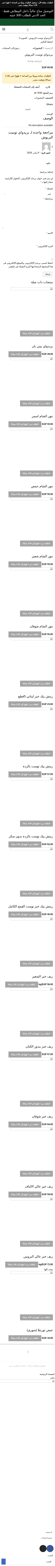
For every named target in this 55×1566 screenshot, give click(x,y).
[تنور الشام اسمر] (32, 378)
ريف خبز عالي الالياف (39, 1186)
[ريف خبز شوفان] (32, 1078)
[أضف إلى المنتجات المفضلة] (49, 340)
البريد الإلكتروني (45, 246)
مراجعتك (48, 199)
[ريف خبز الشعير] (32, 938)
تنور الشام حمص (42, 486)
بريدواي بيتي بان (42, 346)
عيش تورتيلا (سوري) (40, 1330)
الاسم (49, 233)
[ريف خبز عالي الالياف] (32, 1148)
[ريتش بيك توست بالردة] (32, 728)
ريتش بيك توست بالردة (38, 766)
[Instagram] (46, 22)
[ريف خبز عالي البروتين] (32, 1218)
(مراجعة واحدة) (35, 61)
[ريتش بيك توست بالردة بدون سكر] (32, 798)
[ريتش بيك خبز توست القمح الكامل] (32, 868)
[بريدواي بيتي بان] (32, 308)
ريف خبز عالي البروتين (38, 1256)
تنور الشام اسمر (42, 416)
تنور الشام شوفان (41, 626)
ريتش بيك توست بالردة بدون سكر (31, 836)
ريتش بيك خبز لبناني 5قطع (35, 696)
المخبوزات (37, 48)
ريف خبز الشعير (42, 976)
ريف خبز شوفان (42, 1116)
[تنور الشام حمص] (32, 448)
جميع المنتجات (46, 1538)
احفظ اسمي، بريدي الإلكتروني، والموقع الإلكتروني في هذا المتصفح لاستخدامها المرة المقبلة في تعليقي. (28, 265)
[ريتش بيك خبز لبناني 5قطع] (32, 658)
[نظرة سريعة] (15, 333)
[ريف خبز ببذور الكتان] (32, 1008)
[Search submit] (3, 1562)
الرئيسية (49, 48)
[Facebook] (51, 22)
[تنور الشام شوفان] (32, 588)
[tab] (27, 109)
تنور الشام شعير (42, 556)
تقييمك (49, 188)
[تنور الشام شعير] (32, 518)
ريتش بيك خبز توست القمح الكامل (30, 906)
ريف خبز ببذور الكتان (39, 1046)
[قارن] (8, 333)
